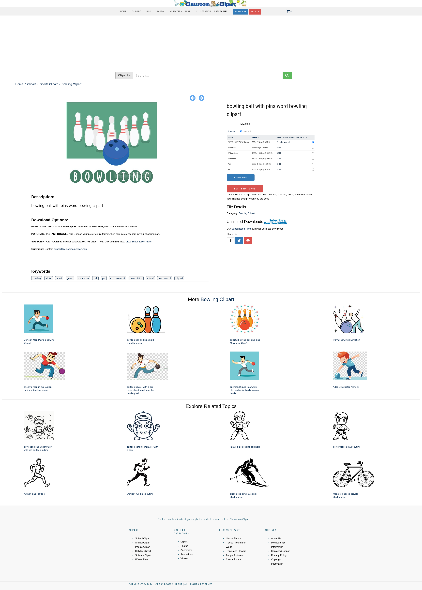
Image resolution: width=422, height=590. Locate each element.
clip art (179, 278)
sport (59, 278)
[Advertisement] (211, 42)
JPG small (232, 158)
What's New (141, 559)
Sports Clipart (49, 84)
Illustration (203, 11)
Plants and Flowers (236, 551)
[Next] (201, 97)
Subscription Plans (241, 228)
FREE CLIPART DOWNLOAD (238, 142)
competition (136, 278)
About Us (276, 538)
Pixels (255, 137)
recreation (83, 278)
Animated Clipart (179, 11)
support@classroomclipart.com (71, 249)
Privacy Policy (279, 555)
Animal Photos (233, 559)
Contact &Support (280, 551)
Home (123, 11)
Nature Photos (233, 538)
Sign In (255, 12)
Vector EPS (232, 148)
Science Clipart (143, 555)
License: (231, 131)
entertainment (117, 278)
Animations (187, 550)
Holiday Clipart (143, 551)
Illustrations (187, 554)
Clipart (136, 11)
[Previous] (193, 97)
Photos (184, 545)
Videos (184, 558)
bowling (37, 278)
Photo (160, 11)
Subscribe (240, 12)
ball (95, 278)
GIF (229, 169)
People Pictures (234, 555)
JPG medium (233, 153)
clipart (150, 278)
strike (49, 278)
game (70, 278)
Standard (247, 131)
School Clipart (142, 538)
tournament (165, 278)
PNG (149, 11)
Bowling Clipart (71, 84)
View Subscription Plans (139, 241)
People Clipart (142, 546)
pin (103, 278)
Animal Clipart (142, 542)
